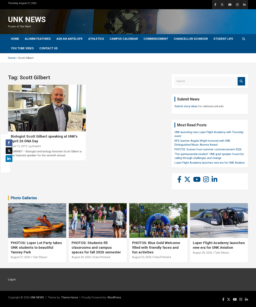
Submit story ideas (186, 106)
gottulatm (35, 146)
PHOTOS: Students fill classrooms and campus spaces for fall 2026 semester (96, 247)
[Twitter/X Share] (9, 150)
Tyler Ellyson (39, 257)
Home (15, 38)
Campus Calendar (124, 38)
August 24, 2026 (81, 257)
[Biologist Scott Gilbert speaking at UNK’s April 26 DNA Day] (47, 108)
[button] (8, 166)
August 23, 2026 (141, 257)
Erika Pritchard (101, 257)
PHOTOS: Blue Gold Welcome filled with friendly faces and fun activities (156, 247)
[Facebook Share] (9, 142)
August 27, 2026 (20, 257)
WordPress (114, 297)
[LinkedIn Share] (9, 158)
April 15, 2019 (19, 146)
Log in (12, 279)
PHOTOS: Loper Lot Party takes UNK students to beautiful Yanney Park (36, 247)
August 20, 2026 (202, 252)
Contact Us (48, 48)
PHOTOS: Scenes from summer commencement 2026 (208, 149)
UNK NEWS (27, 19)
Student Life (223, 38)
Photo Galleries (24, 198)
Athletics (96, 38)
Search (241, 81)
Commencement (156, 38)
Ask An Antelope (69, 38)
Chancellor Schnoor (191, 38)
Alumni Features (38, 38)
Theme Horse (69, 297)
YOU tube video (22, 48)
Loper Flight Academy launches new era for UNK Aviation (209, 162)
